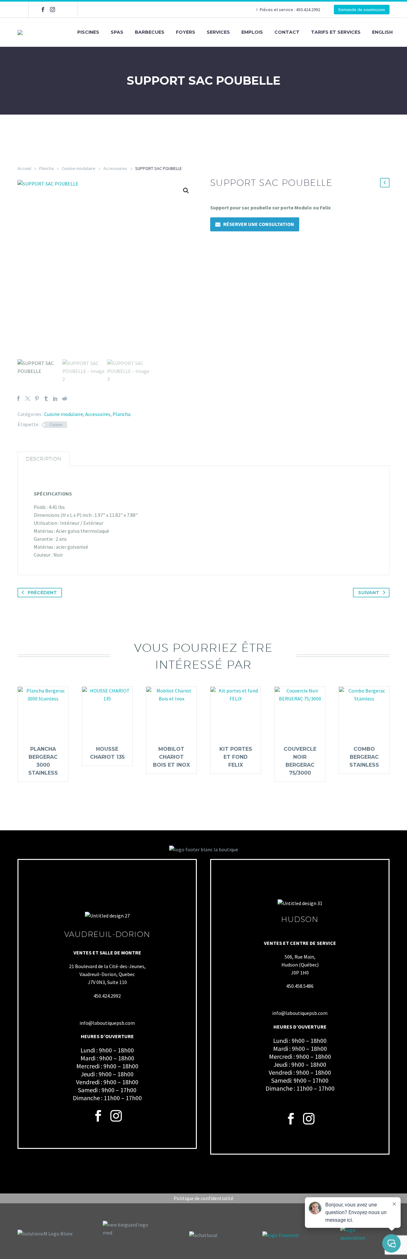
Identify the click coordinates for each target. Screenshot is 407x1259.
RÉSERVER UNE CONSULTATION (258, 224)
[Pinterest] (36, 398)
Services (218, 32)
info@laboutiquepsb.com (107, 1023)
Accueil (24, 168)
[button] (186, 190)
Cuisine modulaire (78, 168)
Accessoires (115, 168)
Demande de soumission (361, 9)
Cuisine (56, 424)
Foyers (185, 32)
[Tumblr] (46, 398)
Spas (117, 32)
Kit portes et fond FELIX (235, 757)
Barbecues (149, 32)
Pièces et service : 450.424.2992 (290, 9)
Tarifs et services (336, 32)
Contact (287, 32)
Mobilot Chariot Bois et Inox (171, 757)
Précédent (42, 592)
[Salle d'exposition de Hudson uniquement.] (62, 9)
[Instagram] (52, 9)
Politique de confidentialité (203, 1198)
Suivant (368, 592)
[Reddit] (64, 398)
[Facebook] (43, 9)
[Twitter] (27, 398)
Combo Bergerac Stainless (364, 757)
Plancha (46, 168)
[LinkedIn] (55, 398)
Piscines (88, 32)
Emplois (252, 32)
